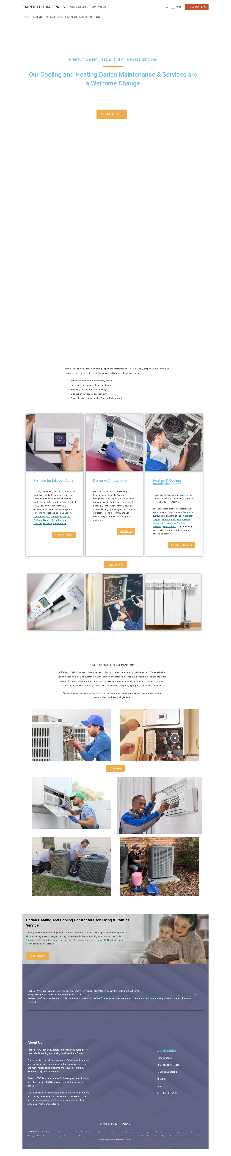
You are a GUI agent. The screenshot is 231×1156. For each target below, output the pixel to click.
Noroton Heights (41, 516)
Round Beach (59, 523)
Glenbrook (48, 520)
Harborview (60, 520)
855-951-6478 (197, 7)
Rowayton (65, 516)
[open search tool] (167, 7)
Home (26, 17)
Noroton (55, 516)
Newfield (37, 523)
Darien (67, 513)
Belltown (37, 520)
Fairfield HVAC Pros (43, 7)
